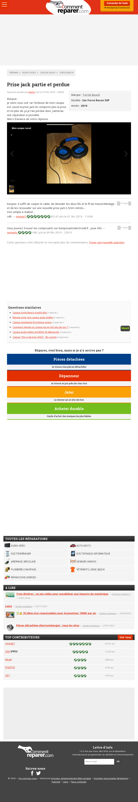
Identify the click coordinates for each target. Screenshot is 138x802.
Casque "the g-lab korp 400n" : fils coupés (34, 337)
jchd (7, 651)
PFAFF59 (10, 667)
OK (118, 761)
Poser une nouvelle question (106, 242)
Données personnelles (105, 778)
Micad (8, 659)
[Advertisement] (69, 40)
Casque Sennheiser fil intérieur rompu (32, 322)
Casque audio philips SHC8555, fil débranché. (36, 332)
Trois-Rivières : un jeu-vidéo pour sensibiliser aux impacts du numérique (62, 594)
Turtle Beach (91, 95)
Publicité (56, 782)
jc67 (7, 675)
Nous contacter (78, 782)
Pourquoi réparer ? (121, 594)
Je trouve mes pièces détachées (69, 367)
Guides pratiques (23, 606)
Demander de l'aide (117, 3)
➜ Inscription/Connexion (117, 8)
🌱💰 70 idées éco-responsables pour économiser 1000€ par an (56, 613)
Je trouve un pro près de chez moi (69, 384)
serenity (12, 232)
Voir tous (125, 637)
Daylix (31, 92)
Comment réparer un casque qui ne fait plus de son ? (40, 327)
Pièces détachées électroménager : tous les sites (47, 625)
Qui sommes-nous (28, 778)
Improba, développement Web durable (71, 778)
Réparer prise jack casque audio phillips (33, 318)
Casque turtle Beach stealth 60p (30, 313)
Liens (8, 606)
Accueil (69, 7)
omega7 (21, 216)
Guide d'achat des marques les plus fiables (69, 416)
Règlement (122, 778)
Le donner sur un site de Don (69, 400)
